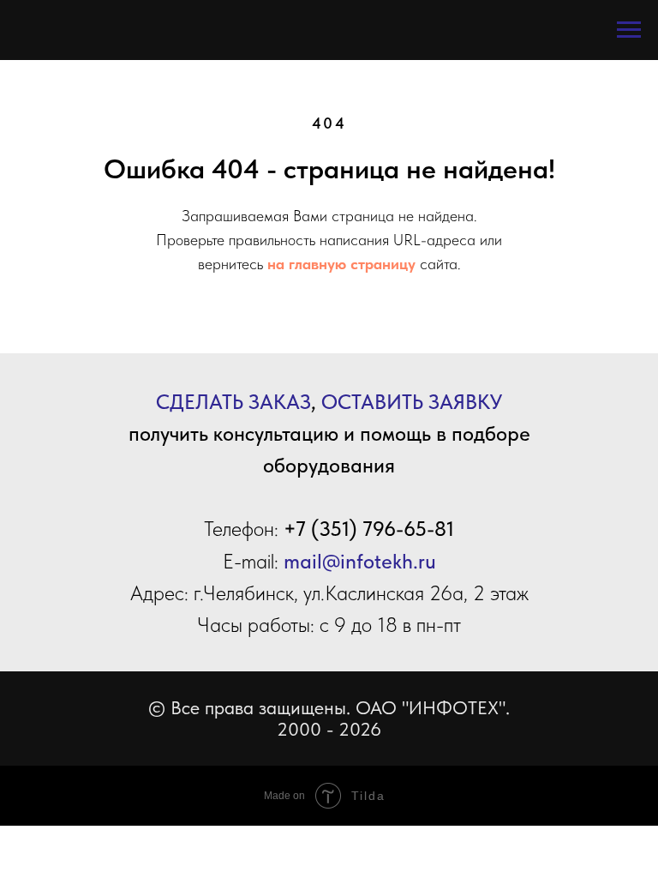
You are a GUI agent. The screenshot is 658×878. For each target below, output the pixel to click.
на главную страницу (341, 264)
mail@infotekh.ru (360, 561)
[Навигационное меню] (629, 30)
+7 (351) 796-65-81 (369, 528)
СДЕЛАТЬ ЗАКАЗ (233, 401)
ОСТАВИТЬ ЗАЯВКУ (411, 401)
